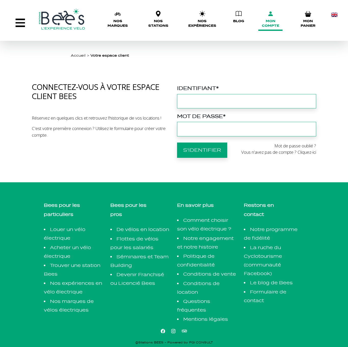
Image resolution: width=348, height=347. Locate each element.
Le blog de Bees (271, 283)
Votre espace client (109, 55)
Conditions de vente (209, 274)
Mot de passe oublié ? (295, 146)
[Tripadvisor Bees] (184, 331)
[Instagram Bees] (173, 331)
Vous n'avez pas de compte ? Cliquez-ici (278, 152)
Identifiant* (198, 88)
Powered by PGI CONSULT (190, 342)
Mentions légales (205, 319)
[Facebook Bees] (163, 331)
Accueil (78, 55)
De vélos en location (142, 229)
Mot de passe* (201, 116)
